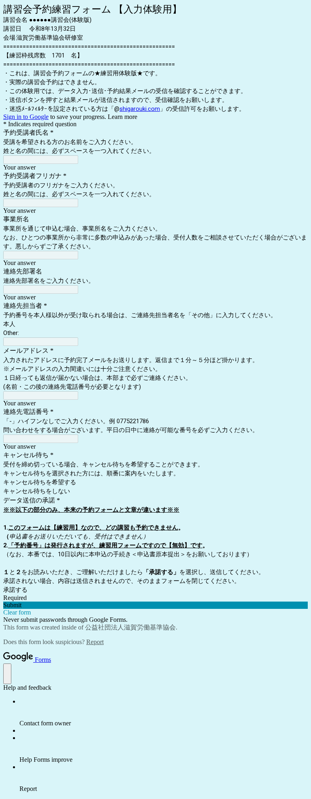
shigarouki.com (139, 108)
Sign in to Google (26, 116)
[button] (155, 605)
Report (95, 641)
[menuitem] (163, 712)
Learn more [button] (122, 116)
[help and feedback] (7, 673)
